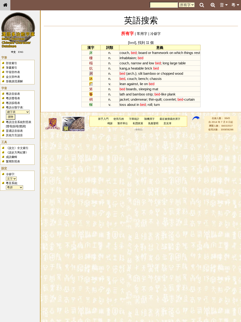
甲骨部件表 (13, 72)
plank (171, 94)
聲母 (9, 126)
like (163, 94)
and (145, 63)
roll (150, 105)
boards (131, 89)
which (178, 53)
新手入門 (103, 118)
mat (155, 89)
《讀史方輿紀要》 (17, 152)
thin (151, 99)
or (149, 53)
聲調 (22, 126)
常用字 (142, 34)
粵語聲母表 (13, 98)
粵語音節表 (13, 93)
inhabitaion (128, 58)
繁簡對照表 (13, 161)
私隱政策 (138, 123)
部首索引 (11, 63)
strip (149, 94)
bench (143, 79)
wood (179, 73)
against (132, 84)
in (138, 105)
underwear (139, 99)
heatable (137, 68)
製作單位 (122, 123)
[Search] (202, 5)
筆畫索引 (11, 67)
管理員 (139, 129)
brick (148, 68)
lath (122, 94)
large (173, 63)
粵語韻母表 (13, 103)
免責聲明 (153, 123)
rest (197, 53)
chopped (167, 73)
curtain (189, 99)
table (182, 63)
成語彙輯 (11, 157)
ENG (20, 52)
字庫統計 (134, 118)
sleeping (145, 89)
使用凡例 (118, 118)
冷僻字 (155, 34)
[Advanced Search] (213, 5)
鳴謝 (109, 123)
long (166, 63)
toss (123, 105)
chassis (156, 79)
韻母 (16, 126)
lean (123, 84)
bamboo (149, 73)
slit (140, 73)
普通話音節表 (14, 130)
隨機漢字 (149, 118)
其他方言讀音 (14, 135)
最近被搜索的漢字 (170, 118)
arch (130, 73)
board (142, 53)
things (188, 53)
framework (160, 53)
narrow (136, 63)
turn (157, 105)
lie (141, 84)
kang (123, 68)
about (131, 105)
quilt (158, 99)
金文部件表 (13, 76)
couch (124, 53)
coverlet (169, 99)
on (171, 53)
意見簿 (167, 123)
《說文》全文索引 (17, 148)
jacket (124, 99)
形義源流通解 (14, 81)
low (151, 63)
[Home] (5, 5)
